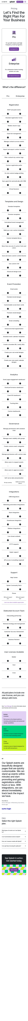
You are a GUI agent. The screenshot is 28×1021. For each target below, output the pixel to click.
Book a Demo (20, 1)
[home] (8, 2)
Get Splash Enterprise (14, 75)
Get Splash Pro (14, 49)
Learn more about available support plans (14, 602)
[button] (25, 1)
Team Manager (8, 706)
